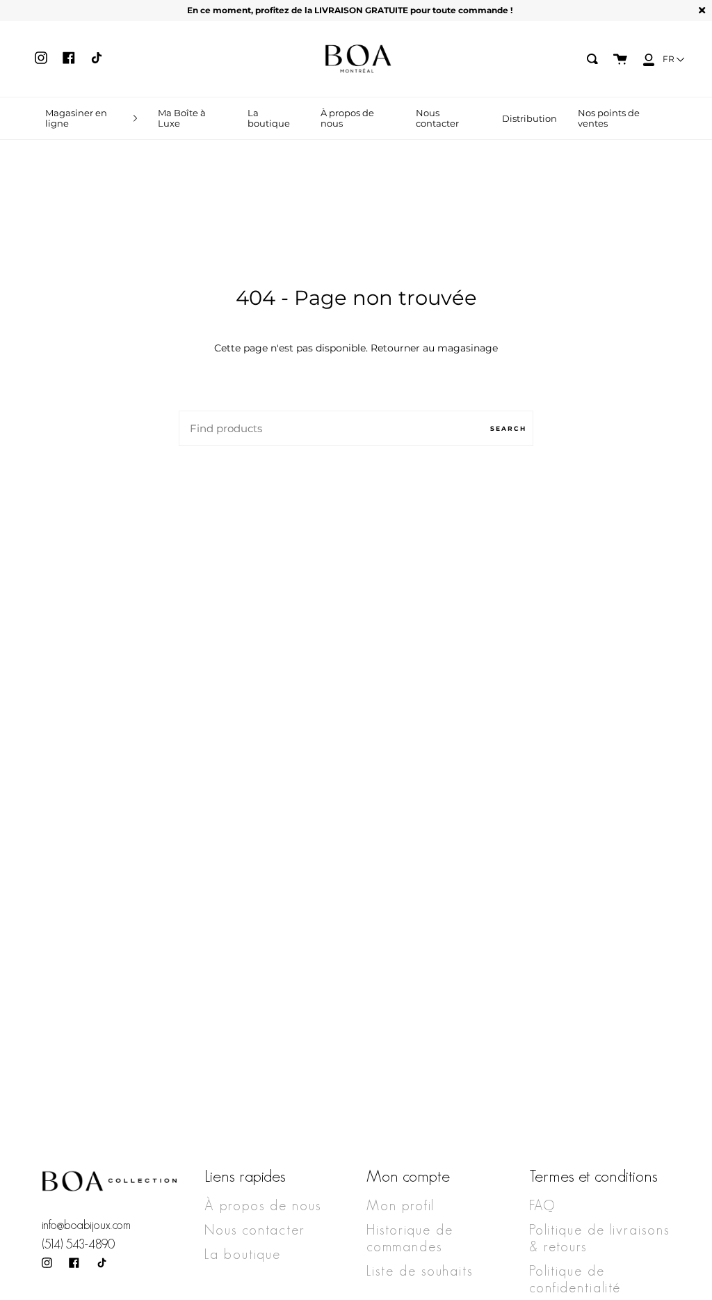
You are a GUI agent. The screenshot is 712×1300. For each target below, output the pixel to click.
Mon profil (400, 1205)
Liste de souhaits (419, 1270)
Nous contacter (254, 1229)
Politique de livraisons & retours (599, 1238)
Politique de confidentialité (575, 1279)
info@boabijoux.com (86, 1225)
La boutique (242, 1254)
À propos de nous (262, 1205)
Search (508, 428)
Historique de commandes (409, 1238)
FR (670, 59)
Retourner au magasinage (434, 348)
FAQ (542, 1205)
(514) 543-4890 (78, 1244)
